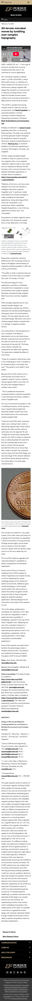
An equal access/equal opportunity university (16, 986)
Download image (16, 253)
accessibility (7, 996)
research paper (25, 128)
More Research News (10, 936)
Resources (6, 957)
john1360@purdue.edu (9, 754)
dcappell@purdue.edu (9, 670)
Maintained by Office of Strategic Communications (16, 990)
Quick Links (8, 2)
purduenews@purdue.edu (19, 998)
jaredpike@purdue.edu (10, 711)
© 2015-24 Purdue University (13, 985)
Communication (9, 943)
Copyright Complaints (11, 989)
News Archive (16, 15)
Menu (6, 20)
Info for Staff (8, 952)
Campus (5, 947)
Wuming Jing (13, 143)
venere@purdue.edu (9, 663)
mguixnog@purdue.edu (9, 751)
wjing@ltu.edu (6, 769)
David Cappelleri (21, 110)
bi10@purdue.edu (11, 749)
